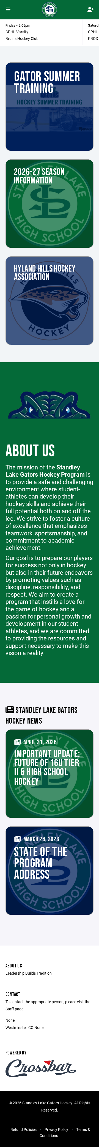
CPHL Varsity (17, 31)
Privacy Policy (56, 1129)
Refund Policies (23, 1129)
